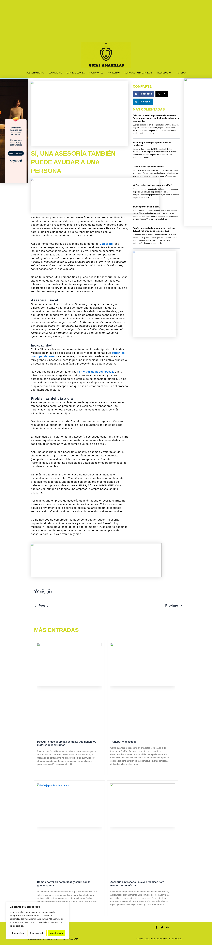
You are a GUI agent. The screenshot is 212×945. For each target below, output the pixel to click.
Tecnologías (164, 73)
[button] (143, 94)
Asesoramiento (35, 73)
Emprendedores (75, 73)
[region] (37, 920)
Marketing (114, 73)
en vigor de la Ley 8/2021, (96, 371)
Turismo (181, 73)
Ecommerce (55, 73)
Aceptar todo (56, 933)
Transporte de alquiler (123, 741)
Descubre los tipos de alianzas (148, 166)
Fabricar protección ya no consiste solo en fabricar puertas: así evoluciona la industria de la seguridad (156, 118)
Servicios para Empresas (138, 73)
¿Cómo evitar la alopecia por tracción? (152, 185)
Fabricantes (96, 73)
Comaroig (106, 243)
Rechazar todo (37, 933)
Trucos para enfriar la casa (146, 206)
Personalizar (18, 933)
